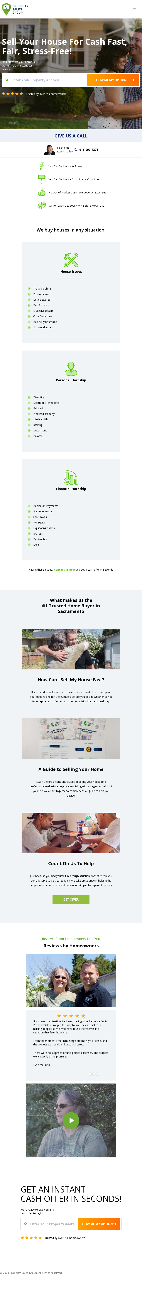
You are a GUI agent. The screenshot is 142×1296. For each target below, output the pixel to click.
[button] (134, 9)
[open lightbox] (71, 1120)
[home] (15, 9)
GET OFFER (71, 899)
